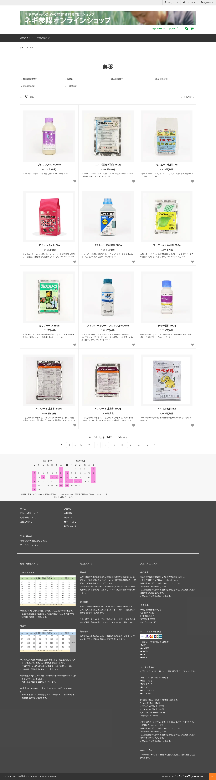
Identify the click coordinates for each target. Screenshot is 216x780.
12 (130, 445)
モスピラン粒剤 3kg (167, 164)
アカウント (171, 2)
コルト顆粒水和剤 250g (108, 164)
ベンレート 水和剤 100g (108, 408)
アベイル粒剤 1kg (166, 408)
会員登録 (207, 2)
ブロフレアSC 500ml (49, 164)
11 (122, 445)
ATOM (29, 536)
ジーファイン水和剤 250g (167, 245)
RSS (22, 536)
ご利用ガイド (26, 37)
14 (147, 445)
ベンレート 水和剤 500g (49, 408)
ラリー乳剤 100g (167, 325)
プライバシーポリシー (30, 545)
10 (114, 445)
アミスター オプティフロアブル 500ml (108, 325)
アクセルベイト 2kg (49, 245)
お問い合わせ (43, 37)
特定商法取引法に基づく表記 (33, 540)
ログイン (189, 2)
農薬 (31, 47)
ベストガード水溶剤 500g (108, 245)
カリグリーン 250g (49, 325)
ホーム (22, 47)
